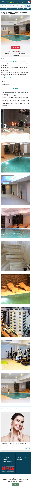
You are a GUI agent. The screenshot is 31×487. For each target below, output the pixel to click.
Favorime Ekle (23, 53)
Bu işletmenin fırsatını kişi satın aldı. (16, 51)
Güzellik (16, 8)
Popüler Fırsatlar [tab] (14, 408)
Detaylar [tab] (10, 58)
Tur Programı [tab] (4, 58)
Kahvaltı (12, 8)
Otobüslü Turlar (5, 8)
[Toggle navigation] (3, 2)
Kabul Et (15, 484)
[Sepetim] (29, 2)
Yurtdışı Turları (22, 8)
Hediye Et (9, 53)
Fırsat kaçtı (15, 47)
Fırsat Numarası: (14, 55)
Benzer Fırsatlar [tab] (5, 408)
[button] (3, 30)
